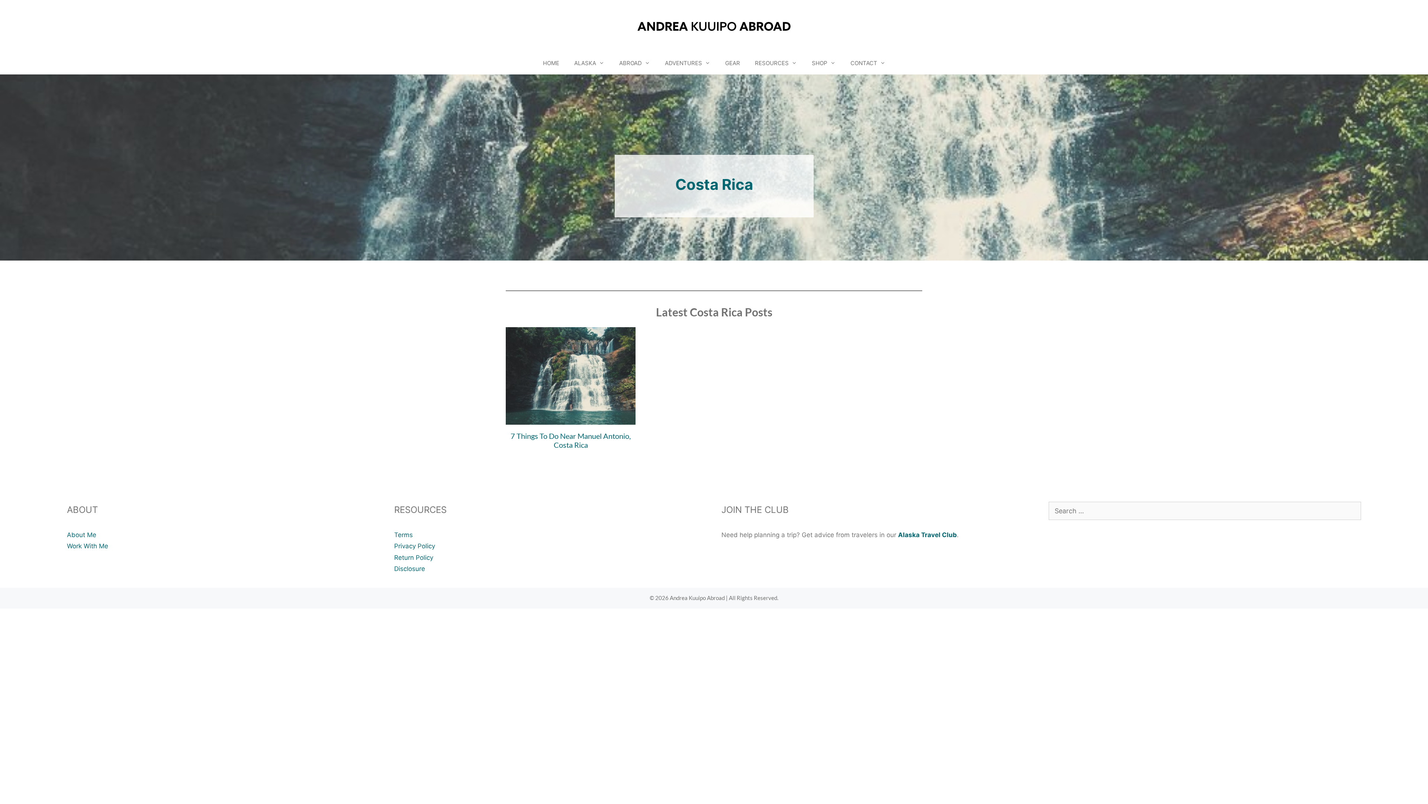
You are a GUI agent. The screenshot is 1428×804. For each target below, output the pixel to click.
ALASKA (585, 63)
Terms (403, 535)
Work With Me (87, 546)
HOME (551, 63)
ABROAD (630, 63)
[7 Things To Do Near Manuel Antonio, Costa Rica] (571, 419)
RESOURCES (772, 63)
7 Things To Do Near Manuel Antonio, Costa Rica (571, 440)
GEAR (732, 63)
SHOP (819, 63)
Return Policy (413, 557)
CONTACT (863, 63)
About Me (81, 535)
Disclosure (409, 568)
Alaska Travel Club (927, 535)
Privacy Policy (414, 546)
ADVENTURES (683, 63)
